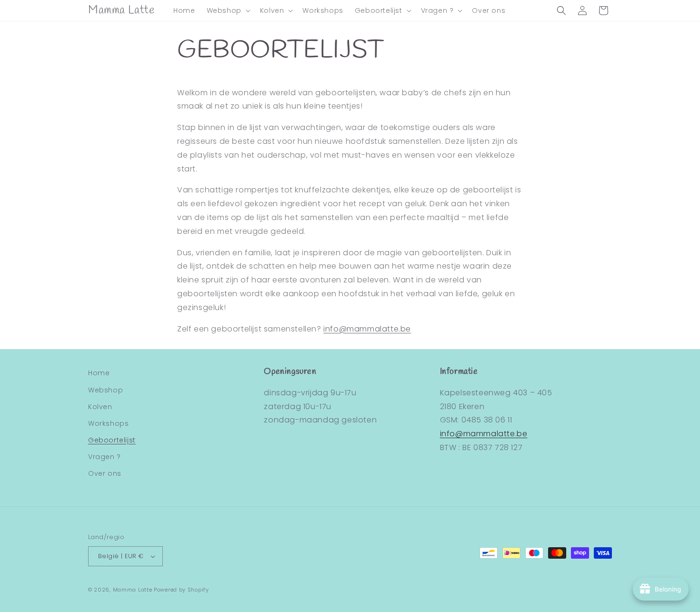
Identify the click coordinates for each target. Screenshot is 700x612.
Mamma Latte (132, 589)
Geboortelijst (112, 440)
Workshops (108, 423)
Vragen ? (104, 457)
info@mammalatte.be (367, 328)
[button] (227, 10)
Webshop (105, 390)
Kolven (100, 406)
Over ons (104, 473)
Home (99, 373)
